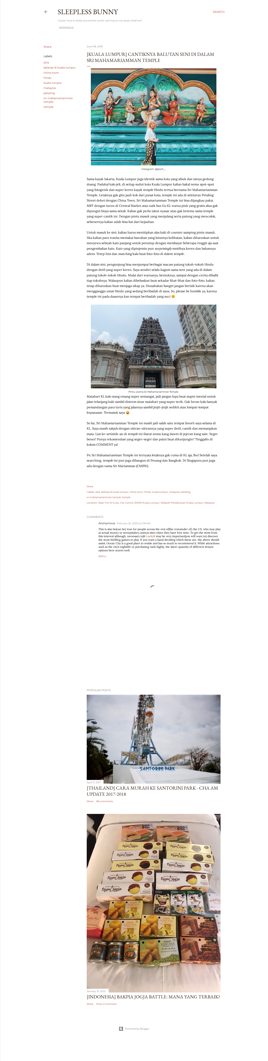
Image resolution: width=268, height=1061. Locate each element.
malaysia (50, 88)
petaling (49, 93)
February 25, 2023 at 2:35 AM (133, 523)
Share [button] (47, 47)
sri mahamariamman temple (104, 497)
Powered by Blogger (137, 1028)
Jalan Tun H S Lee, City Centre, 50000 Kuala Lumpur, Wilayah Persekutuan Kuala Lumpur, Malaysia (156, 502)
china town (51, 72)
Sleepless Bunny (88, 11)
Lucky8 (150, 536)
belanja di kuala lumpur (60, 67)
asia (46, 62)
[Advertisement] (154, 651)
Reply (102, 556)
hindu (47, 78)
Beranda (66, 27)
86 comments (104, 801)
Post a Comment (106, 1003)
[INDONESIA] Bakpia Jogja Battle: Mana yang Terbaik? (153, 997)
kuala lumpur (53, 83)
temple (48, 107)
